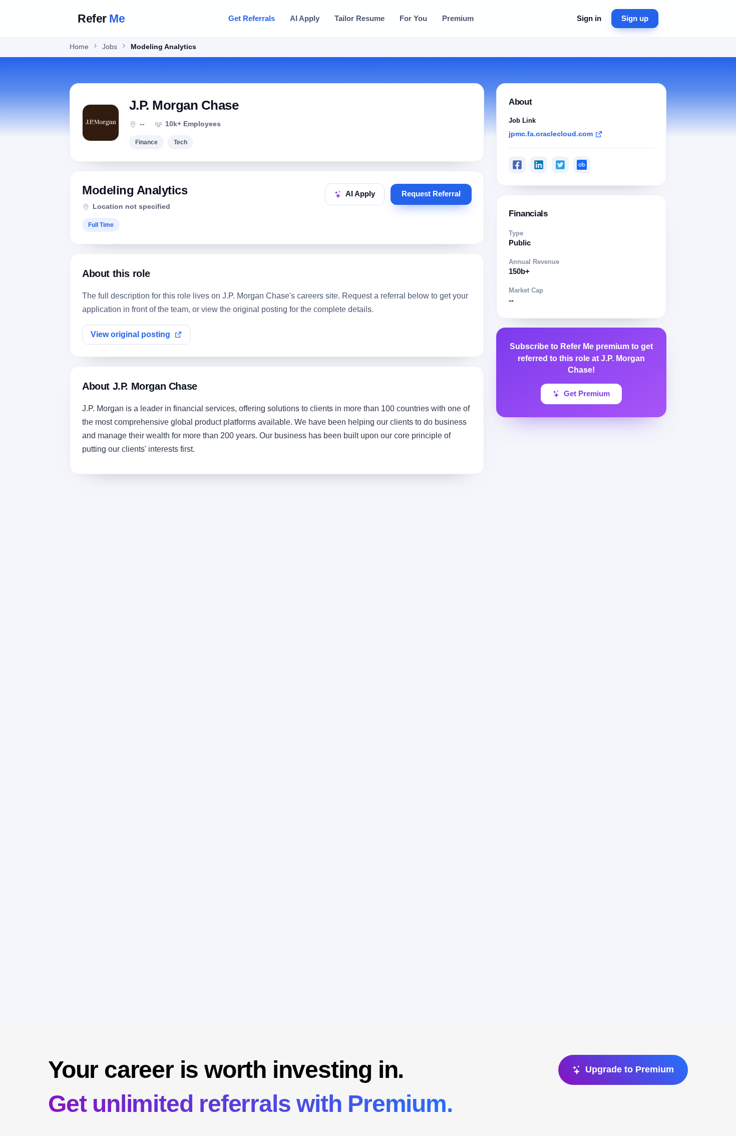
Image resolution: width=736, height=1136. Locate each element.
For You (413, 18)
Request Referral (431, 194)
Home (79, 47)
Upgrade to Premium (629, 1069)
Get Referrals (251, 18)
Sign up (634, 18)
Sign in (589, 18)
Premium (458, 18)
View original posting (130, 334)
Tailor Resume (359, 18)
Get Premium (587, 394)
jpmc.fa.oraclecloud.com (551, 134)
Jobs (109, 47)
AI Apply (304, 18)
